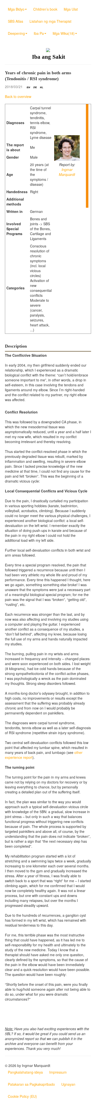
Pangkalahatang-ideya (25, 1072)
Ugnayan (68, 1084)
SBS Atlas (15, 21)
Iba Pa (39, 33)
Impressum (58, 1072)
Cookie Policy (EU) (22, 1096)
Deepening (16, 33)
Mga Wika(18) (64, 33)
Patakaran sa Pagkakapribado (31, 1084)
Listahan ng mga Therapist (50, 21)
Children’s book (45, 9)
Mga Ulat (71, 9)
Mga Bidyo (16, 9)
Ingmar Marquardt (67, 172)
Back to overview (18, 96)
